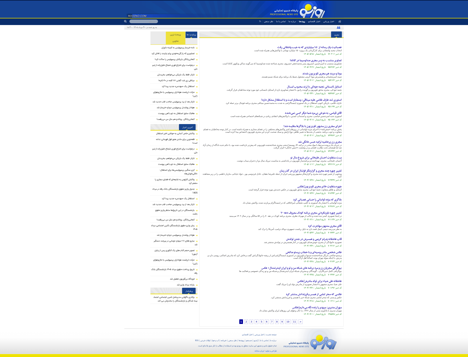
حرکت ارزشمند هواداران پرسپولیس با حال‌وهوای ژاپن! (175, 94)
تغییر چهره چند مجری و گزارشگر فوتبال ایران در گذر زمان (311, 171)
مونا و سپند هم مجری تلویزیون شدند (322, 73)
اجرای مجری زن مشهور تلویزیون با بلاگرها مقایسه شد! (313, 126)
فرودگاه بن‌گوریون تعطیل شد (182, 279)
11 (294, 321)
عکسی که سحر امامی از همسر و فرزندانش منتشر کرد (314, 294)
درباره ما (292, 21)
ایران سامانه (259, 350)
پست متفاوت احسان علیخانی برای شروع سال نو (316, 157)
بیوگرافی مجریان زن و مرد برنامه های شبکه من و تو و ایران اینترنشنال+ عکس (301, 268)
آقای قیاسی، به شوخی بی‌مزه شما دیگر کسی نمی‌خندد (313, 113)
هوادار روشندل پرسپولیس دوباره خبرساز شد (176, 107)
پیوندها (302, 21)
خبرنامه (224, 340)
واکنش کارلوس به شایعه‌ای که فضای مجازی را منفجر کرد (176, 181)
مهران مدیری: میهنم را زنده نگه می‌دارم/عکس (317, 307)
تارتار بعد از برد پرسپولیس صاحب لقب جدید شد (173, 102)
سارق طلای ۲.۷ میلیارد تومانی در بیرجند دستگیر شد (175, 242)
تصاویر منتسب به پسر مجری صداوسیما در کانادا (316, 60)
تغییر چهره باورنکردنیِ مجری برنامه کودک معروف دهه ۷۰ (311, 213)
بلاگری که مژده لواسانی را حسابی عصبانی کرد (317, 200)
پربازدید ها (191, 35)
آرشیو (256, 340)
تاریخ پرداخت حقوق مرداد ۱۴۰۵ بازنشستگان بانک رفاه (174, 271)
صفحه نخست (271, 334)
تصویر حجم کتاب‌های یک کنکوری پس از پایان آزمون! (175, 252)
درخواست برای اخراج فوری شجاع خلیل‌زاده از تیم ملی (174, 67)
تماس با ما (281, 21)
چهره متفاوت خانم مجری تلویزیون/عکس (319, 186)
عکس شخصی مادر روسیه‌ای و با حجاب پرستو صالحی (314, 252)
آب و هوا (215, 340)
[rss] (260, 21)
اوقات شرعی (205, 340)
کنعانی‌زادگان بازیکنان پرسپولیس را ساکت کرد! (175, 59)
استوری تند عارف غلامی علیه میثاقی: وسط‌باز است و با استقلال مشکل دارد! (301, 100)
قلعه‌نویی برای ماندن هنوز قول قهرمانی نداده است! (176, 141)
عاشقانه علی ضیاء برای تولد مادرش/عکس (319, 281)
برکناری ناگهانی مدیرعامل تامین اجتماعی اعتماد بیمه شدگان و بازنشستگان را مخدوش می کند (175, 299)
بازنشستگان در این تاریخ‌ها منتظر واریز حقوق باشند (176, 212)
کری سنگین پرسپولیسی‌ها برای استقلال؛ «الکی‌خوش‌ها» (178, 172)
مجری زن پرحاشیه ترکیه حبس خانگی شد (320, 142)
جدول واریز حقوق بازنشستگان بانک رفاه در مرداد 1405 (174, 191)
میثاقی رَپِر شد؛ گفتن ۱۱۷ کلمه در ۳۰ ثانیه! (176, 80)
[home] (338, 21)
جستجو (249, 340)
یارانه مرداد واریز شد (186, 285)
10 (287, 321)
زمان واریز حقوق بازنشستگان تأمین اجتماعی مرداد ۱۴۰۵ (174, 227)
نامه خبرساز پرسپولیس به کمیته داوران (178, 48)
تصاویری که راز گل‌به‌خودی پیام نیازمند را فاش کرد (173, 53)
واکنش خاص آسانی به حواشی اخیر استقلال (175, 133)
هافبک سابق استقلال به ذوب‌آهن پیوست (176, 113)
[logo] (310, 341)
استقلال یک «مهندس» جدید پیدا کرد (178, 86)
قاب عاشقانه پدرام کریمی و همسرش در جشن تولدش (314, 239)
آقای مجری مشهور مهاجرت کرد (325, 226)
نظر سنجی (268, 21)
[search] (126, 21)
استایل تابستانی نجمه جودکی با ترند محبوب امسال (314, 87)
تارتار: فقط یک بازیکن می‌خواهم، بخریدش (176, 75)
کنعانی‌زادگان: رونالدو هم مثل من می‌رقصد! (176, 119)
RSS (197, 340)
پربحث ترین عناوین (175, 38)
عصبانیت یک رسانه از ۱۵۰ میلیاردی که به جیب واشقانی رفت (309, 47)
